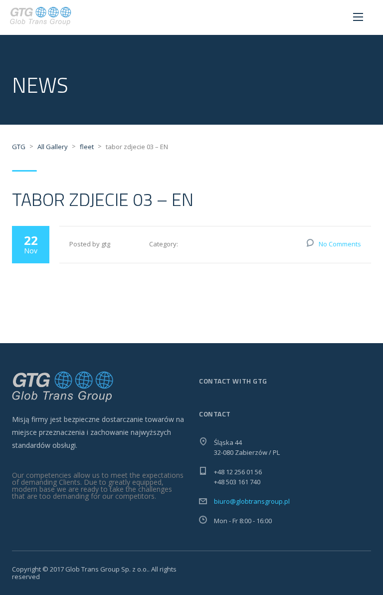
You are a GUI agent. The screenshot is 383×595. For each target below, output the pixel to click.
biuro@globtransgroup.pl (252, 501)
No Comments (340, 243)
